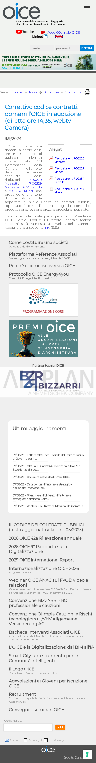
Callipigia (81, 757)
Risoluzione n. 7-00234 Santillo (69, 180)
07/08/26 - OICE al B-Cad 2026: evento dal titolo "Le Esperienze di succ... (46, 465)
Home (17, 92)
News (33, 92)
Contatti (15, 740)
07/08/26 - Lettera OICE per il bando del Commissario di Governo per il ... (48, 454)
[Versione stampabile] (87, 92)
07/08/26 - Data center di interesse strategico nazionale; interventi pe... (42, 483)
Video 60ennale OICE (63, 32)
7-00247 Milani (21, 191)
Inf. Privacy (56, 740)
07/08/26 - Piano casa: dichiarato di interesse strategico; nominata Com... (42, 494)
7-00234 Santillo (29, 187)
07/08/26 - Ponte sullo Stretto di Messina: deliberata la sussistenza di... (48, 505)
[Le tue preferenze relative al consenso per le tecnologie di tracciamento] (87, 754)
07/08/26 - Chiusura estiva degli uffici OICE (41, 474)
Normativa (73, 92)
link (46, 227)
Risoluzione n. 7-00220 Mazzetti (69, 160)
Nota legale (36, 740)
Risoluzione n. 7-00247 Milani (69, 190)
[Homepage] (34, 14)
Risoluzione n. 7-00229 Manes (69, 170)
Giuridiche (51, 92)
